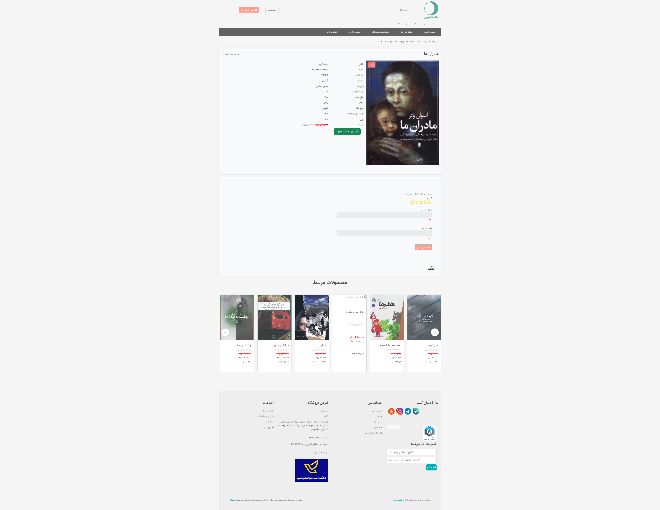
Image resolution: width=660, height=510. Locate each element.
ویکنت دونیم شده (242, 345)
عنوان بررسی (426, 210)
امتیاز (429, 198)
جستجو (272, 10)
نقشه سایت (268, 411)
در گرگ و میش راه (280, 345)
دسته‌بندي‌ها (406, 32)
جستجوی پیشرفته (381, 32)
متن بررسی (426, 228)
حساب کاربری (354, 32)
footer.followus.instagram (399, 411)
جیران (323, 345)
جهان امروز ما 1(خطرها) (390, 345)
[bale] (416, 411)
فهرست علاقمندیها (373, 433)
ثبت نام (435, 23)
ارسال (232, 500)
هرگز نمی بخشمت (355, 312)
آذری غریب (432, 345)
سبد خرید (377, 427)
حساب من (377, 411)
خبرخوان (391, 411)
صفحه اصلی (429, 32)
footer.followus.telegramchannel (408, 411)
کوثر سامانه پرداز (399, 500)
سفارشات (378, 416)
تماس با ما (332, 32)
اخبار (326, 416)
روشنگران (323, 64)
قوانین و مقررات (266, 416)
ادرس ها (378, 422)
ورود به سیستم (420, 23)
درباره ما (270, 422)
